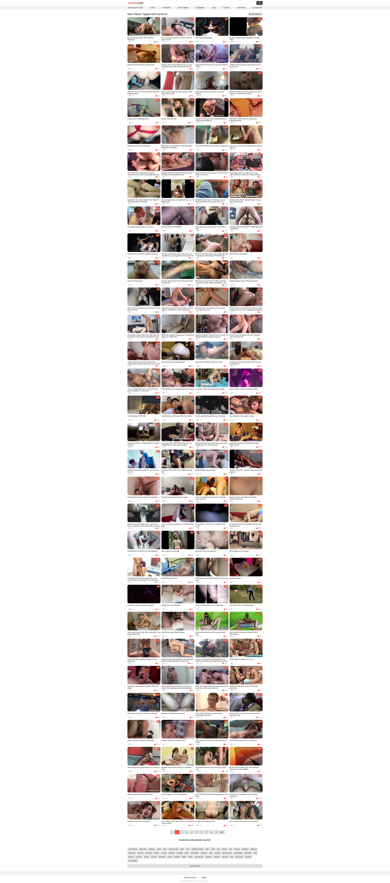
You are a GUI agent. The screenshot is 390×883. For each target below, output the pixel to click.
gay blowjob (238, 853)
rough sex (131, 853)
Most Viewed (183, 8)
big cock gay (173, 849)
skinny (146, 857)
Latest (152, 8)
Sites (214, 8)
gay (207, 849)
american (151, 849)
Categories (200, 8)
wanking (208, 857)
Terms (204, 877)
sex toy (130, 857)
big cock (204, 853)
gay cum (225, 857)
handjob (179, 853)
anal (255, 853)
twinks (224, 849)
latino (182, 849)
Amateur (136, 3)
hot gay (163, 853)
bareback (245, 849)
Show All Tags (195, 866)
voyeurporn (257, 8)
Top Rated (167, 8)
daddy (156, 853)
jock (231, 857)
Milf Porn (241, 8)
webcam (254, 849)
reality (190, 857)
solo (230, 849)
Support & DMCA (190, 877)
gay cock (143, 849)
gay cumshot (132, 860)
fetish (184, 857)
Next (221, 832)
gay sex (217, 853)
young (170, 857)
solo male (149, 853)
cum (187, 849)
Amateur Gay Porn (135, 8)
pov (218, 849)
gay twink (248, 853)
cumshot (217, 857)
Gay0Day (226, 8)
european (162, 857)
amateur (171, 853)
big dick (248, 857)
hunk (164, 849)
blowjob (177, 857)
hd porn (236, 849)
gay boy (140, 853)
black (186, 853)
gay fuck (139, 857)
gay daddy (239, 857)
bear (210, 853)
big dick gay (199, 857)
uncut (213, 849)
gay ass (153, 857)
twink (159, 849)
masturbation (132, 849)
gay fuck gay (227, 853)
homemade (194, 853)
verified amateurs (197, 849)
